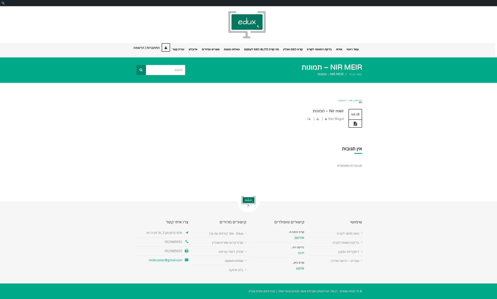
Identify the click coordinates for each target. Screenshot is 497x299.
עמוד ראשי (353, 49)
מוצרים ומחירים (211, 49)
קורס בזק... (298, 262)
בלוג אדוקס (236, 270)
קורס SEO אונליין (293, 49)
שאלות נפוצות (232, 49)
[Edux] (247, 25)
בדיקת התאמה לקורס (319, 49)
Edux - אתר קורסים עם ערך (226, 233)
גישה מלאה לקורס (348, 233)
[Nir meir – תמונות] (350, 100)
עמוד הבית (355, 74)
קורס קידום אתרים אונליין (227, 242)
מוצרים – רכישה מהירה (345, 261)
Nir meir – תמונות (328, 111)
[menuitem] (3, 3)
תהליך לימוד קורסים (231, 252)
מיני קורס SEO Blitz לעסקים (261, 49)
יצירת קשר (178, 49)
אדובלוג (193, 49)
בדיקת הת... (297, 247)
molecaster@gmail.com (165, 260)
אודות (339, 49)
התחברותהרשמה (146, 48)
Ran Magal (336, 119)
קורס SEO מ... (296, 232)
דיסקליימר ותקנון (348, 252)
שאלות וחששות (234, 261)
